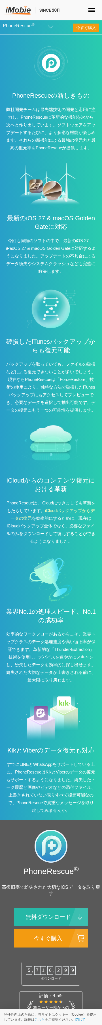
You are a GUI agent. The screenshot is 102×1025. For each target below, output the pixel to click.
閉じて (80, 1020)
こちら (40, 1020)
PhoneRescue (19, 25)
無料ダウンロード (48, 917)
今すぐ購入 (86, 27)
